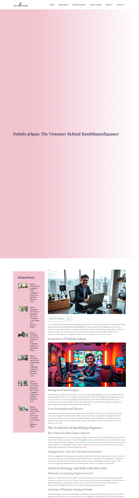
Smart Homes (63, 5)
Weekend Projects (79, 5)
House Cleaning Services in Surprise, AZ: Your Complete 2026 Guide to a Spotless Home (34, 317)
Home (52, 5)
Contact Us (120, 5)
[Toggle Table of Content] (67, 319)
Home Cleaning (95, 5)
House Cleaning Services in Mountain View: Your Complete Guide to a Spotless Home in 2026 (34, 391)
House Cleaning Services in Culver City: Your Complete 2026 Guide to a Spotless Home (34, 417)
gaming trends (80, 447)
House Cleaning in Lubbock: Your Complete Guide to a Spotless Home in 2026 (34, 293)
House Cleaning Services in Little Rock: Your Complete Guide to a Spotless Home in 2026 (34, 366)
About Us (109, 5)
